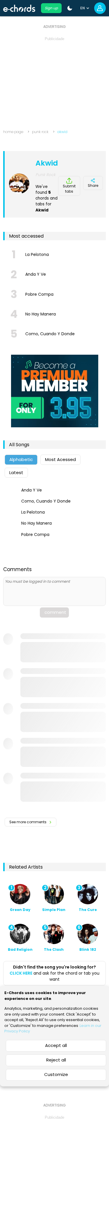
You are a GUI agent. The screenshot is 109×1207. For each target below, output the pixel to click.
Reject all (56, 1060)
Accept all (56, 1045)
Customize (56, 1074)
